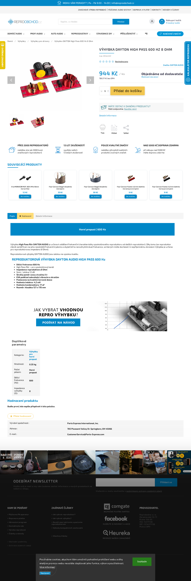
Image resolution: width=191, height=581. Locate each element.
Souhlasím (142, 561)
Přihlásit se (166, 482)
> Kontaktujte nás (15, 526)
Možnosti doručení (149, 77)
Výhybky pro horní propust (33, 355)
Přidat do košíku (128, 91)
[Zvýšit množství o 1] (108, 91)
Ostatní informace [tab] (44, 216)
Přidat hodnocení (22, 416)
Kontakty (156, 10)
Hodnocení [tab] (26, 216)
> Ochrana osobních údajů (19, 545)
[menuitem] (17, 33)
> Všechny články (59, 536)
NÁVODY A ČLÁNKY (171, 10)
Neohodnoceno (121, 61)
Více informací (47, 567)
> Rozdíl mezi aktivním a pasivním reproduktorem (67, 523)
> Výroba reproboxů (16, 530)
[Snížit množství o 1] (101, 91)
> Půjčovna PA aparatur (18, 514)
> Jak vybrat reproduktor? (63, 514)
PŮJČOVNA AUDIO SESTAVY (119, 10)
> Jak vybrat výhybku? (61, 518)
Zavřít (174, 138)
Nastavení (45, 573)
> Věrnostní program (17, 522)
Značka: (173, 65)
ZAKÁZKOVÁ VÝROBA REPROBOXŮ (92, 10)
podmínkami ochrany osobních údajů (144, 491)
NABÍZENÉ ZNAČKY (172, 34)
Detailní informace (108, 115)
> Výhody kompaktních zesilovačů (67, 528)
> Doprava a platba (16, 518)
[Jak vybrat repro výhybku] (92, 330)
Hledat (120, 21)
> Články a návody (15, 534)
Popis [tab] (12, 216)
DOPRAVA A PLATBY (141, 10)
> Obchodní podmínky (17, 542)
